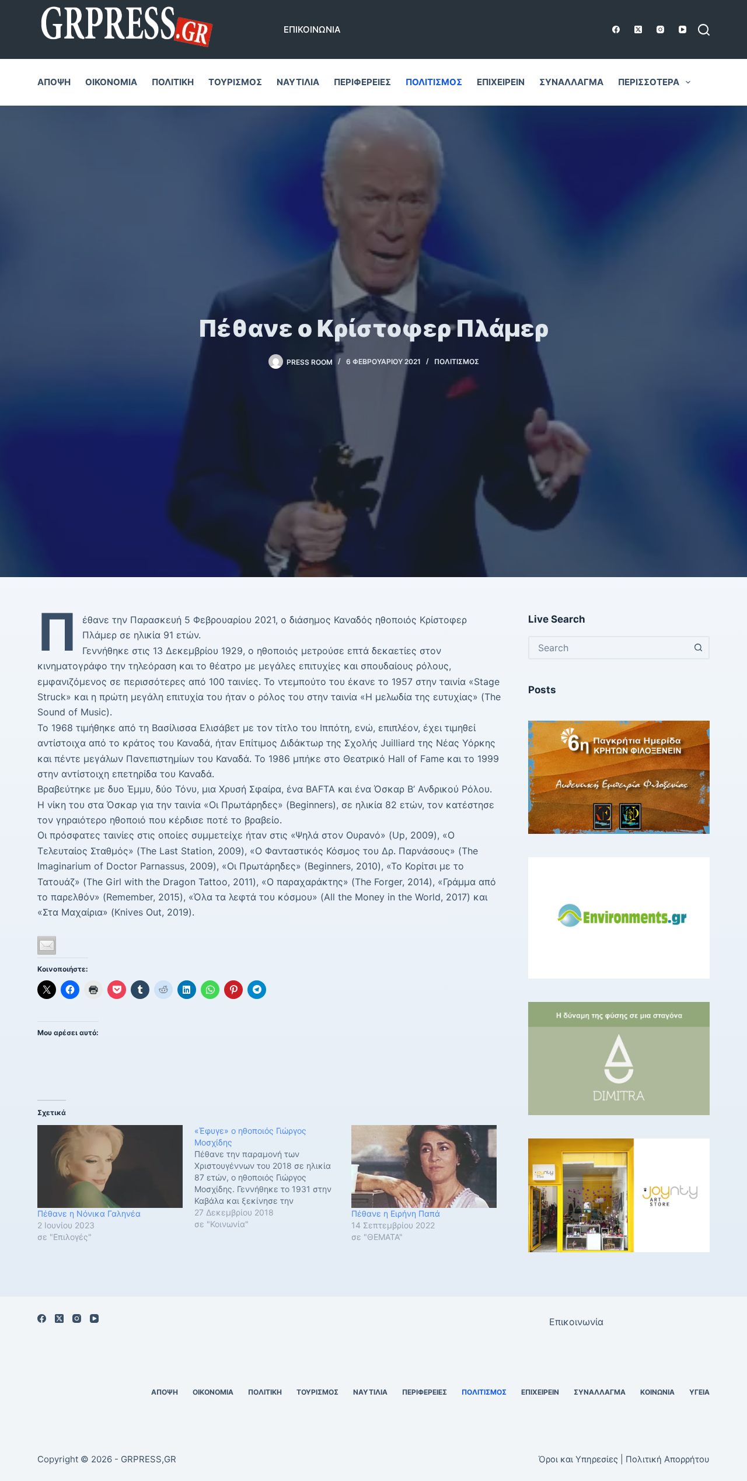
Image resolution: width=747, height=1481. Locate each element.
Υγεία (699, 1392)
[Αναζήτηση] (704, 30)
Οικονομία (111, 82)
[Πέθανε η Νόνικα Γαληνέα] (110, 1166)
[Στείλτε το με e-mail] (46, 945)
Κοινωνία (657, 1392)
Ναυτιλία (298, 82)
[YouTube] (682, 29)
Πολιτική (173, 82)
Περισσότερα (648, 82)
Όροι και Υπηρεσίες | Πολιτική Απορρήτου (624, 1459)
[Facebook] (616, 29)
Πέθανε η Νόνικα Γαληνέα (89, 1213)
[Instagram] (660, 29)
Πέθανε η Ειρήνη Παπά (395, 1213)
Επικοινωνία (312, 29)
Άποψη (54, 82)
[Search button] (697, 647)
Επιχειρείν (501, 82)
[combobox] (608, 647)
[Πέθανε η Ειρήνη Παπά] (424, 1166)
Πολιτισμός (434, 82)
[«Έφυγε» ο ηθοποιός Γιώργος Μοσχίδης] (272, 1177)
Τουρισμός (235, 82)
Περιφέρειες (362, 82)
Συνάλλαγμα (571, 82)
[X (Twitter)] (638, 29)
